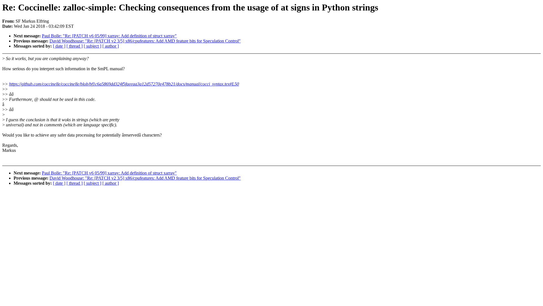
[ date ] (59, 46)
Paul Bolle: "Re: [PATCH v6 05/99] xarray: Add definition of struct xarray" (109, 35)
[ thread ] (74, 46)
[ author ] (110, 46)
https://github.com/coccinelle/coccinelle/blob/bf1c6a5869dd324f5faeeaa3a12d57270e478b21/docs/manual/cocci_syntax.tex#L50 (124, 84)
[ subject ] (92, 46)
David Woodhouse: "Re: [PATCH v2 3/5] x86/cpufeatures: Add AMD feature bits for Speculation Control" (145, 41)
